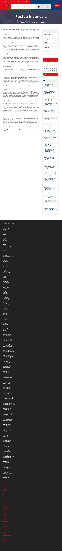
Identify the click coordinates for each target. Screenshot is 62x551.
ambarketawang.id (6, 228)
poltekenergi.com (6, 379)
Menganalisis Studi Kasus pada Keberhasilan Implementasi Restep (51, 100)
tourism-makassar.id (6, 257)
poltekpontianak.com (6, 458)
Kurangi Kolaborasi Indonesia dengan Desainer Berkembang (50, 172)
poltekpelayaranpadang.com (8, 410)
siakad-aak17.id (5, 325)
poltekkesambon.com (7, 429)
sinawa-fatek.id (5, 314)
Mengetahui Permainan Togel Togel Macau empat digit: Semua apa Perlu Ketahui (50, 115)
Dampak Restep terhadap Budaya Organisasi (51, 97)
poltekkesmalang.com (7, 423)
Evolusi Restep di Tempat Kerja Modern (50, 138)
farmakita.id (5, 230)
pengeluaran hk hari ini (7, 491)
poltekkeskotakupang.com (7, 346)
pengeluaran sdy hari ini (7, 507)
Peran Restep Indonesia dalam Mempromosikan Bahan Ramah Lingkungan (50, 183)
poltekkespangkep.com (7, 430)
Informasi (56, 5)
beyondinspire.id (6, 477)
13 (50, 66)
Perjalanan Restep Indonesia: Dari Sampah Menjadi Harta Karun (51, 201)
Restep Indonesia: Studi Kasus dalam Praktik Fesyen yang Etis (50, 197)
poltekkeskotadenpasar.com (8, 352)
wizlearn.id (5, 313)
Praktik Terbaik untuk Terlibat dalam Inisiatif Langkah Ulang (50, 107)
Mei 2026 (46, 42)
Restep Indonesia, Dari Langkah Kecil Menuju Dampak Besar (13, 1)
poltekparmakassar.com (7, 373)
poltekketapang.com (6, 467)
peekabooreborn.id (6, 272)
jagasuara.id (5, 229)
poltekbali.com (5, 469)
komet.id (4, 239)
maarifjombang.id (6, 282)
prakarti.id (4, 286)
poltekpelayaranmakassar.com (8, 405)
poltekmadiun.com (6, 460)
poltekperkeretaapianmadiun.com (9, 404)
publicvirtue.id (5, 305)
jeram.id (4, 277)
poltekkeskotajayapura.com (8, 365)
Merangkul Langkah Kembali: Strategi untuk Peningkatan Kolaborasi (50, 126)
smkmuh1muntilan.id (6, 326)
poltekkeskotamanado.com (8, 358)
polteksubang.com (6, 446)
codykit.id (4, 302)
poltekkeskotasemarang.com (8, 335)
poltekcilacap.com (6, 453)
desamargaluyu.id (6, 309)
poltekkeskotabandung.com (8, 337)
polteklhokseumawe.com (7, 437)
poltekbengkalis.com (6, 439)
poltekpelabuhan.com (7, 416)
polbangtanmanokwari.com (8, 394)
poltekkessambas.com (7, 424)
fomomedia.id (5, 278)
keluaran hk (5, 498)
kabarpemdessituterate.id (7, 476)
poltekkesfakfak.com (6, 431)
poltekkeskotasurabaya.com (8, 347)
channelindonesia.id (6, 296)
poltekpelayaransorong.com (8, 409)
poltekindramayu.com (7, 447)
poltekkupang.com (6, 393)
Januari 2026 (47, 52)
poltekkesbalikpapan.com (7, 426)
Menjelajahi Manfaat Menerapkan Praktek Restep (51, 119)
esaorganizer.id (5, 245)
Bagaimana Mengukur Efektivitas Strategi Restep (51, 85)
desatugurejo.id (5, 320)
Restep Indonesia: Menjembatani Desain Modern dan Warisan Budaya (50, 179)
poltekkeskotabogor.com (7, 342)
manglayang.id (5, 318)
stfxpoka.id (5, 303)
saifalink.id (5, 234)
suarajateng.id (5, 289)
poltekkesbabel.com (6, 421)
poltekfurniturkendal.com (7, 377)
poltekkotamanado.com (7, 360)
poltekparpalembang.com (7, 368)
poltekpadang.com (6, 436)
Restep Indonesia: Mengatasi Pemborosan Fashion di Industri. (50, 142)
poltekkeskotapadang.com (7, 339)
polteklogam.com (6, 378)
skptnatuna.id (5, 281)
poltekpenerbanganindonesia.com (9, 399)
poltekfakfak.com (6, 471)
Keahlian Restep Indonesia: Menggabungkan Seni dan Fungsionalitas (49, 150)
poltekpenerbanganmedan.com (8, 398)
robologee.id (5, 270)
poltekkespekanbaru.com (7, 420)
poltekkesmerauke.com (7, 435)
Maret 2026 (47, 47)
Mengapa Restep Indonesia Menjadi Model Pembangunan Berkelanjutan (50, 145)
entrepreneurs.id (6, 267)
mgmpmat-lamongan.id (7, 246)
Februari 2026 (47, 50)
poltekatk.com (5, 370)
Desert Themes (47, 548)
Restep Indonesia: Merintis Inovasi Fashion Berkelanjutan (51, 212)
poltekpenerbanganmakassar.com (9, 400)
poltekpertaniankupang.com (8, 473)
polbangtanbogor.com (7, 389)
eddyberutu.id (5, 293)
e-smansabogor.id (6, 328)
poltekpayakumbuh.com (7, 383)
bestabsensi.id (5, 330)
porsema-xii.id (5, 271)
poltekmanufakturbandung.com (8, 445)
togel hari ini (5, 526)
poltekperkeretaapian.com (7, 402)
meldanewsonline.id (6, 273)
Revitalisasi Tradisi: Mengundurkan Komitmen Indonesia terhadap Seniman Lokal (51, 193)
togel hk (4, 486)
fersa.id (4, 241)
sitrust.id (4, 250)
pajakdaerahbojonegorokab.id (8, 256)
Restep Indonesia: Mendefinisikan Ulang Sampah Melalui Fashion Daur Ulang (51, 204)
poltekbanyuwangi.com (7, 457)
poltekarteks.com (6, 386)
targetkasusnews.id (6, 287)
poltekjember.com (6, 461)
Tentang (21, 6)
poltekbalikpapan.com (7, 464)
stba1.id (4, 249)
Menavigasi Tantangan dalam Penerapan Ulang (50, 88)
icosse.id (4, 321)
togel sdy (4, 512)
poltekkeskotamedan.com (7, 345)
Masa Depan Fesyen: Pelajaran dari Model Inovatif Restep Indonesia (50, 167)
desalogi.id (5, 291)
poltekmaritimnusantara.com (8, 415)
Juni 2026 (47, 39)
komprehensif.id (6, 304)
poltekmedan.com (6, 434)
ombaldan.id (5, 260)
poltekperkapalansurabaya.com (8, 456)
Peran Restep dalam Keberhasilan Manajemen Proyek (51, 123)
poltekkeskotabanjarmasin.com (8, 356)
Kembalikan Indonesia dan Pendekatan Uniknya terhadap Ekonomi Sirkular (50, 163)
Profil (17, 6)
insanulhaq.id (5, 231)
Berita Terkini (26, 6)
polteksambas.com (6, 463)
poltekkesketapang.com (7, 425)
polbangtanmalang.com (7, 384)
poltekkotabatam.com (7, 361)
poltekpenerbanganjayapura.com (9, 403)
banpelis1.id (5, 243)
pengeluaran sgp (6, 540)
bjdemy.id (4, 247)
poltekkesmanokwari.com (7, 432)
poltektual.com (5, 472)
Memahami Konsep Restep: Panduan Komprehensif (49, 134)
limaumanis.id (5, 261)
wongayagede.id (6, 268)
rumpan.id (4, 310)
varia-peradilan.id (6, 299)
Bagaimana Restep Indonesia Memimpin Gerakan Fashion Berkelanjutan (50, 188)
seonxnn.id (5, 240)
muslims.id (5, 233)
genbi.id (4, 284)
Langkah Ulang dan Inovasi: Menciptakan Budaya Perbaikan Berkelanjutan (50, 92)
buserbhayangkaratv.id (7, 298)
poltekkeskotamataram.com (8, 349)
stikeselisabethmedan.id (7, 236)
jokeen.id (4, 276)
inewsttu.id (5, 315)
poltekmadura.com (6, 462)
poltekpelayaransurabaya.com (8, 408)
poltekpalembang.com (7, 440)
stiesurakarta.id (5, 259)
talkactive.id (5, 254)
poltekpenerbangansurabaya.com (9, 397)
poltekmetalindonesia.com (7, 382)
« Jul (45, 74)
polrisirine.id (5, 308)
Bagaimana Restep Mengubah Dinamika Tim (50, 131)
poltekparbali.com (6, 371)
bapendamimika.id (6, 312)
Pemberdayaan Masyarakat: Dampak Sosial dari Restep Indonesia (50, 158)
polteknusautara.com (6, 468)
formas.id (4, 283)
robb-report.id (5, 324)
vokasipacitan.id (6, 331)
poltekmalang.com (6, 455)
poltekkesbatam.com (6, 418)
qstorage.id (5, 255)
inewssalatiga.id (5, 297)
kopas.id (4, 244)
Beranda (13, 6)
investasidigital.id (6, 252)
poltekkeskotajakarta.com (7, 336)
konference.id (5, 319)
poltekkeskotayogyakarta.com (8, 351)
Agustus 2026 (47, 34)
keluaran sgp (5, 484)
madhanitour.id (5, 265)
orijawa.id (4, 235)
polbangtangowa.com (7, 395)
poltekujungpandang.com (7, 466)
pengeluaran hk (5, 514)
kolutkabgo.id (5, 275)
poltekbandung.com (6, 442)
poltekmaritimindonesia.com (8, 419)
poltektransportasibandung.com (8, 413)
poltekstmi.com (5, 372)
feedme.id (4, 251)
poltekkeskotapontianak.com (8, 362)
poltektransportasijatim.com (8, 414)
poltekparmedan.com (6, 367)
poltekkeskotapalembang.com (8, 333)
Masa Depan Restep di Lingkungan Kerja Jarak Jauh (51, 104)
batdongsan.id (5, 238)
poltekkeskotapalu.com (7, 350)
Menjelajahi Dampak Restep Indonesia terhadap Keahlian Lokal (51, 209)
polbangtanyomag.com (7, 392)
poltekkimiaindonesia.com (7, 388)
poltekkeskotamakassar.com (8, 363)
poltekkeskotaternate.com (7, 355)
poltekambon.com (6, 474)
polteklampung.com (6, 441)
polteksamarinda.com (7, 387)
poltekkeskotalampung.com (8, 341)
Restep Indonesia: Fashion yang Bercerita (50, 154)
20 (50, 68)
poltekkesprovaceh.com (7, 334)
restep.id (4, 329)
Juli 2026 (46, 37)
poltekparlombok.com (7, 374)
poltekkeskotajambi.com (7, 340)
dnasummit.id (5, 262)
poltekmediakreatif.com (7, 448)
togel (4, 495)
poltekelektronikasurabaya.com (8, 452)
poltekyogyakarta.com (7, 451)
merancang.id (5, 292)
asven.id (4, 266)
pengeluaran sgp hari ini (7, 505)
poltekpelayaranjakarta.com (8, 407)
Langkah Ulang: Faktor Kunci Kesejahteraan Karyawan (50, 111)
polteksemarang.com (6, 450)
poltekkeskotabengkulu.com (8, 344)
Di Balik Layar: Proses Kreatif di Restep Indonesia (50, 175)
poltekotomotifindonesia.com (8, 381)
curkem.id (4, 307)
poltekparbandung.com (7, 366)
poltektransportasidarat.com (8, 411)
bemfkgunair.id (5, 323)
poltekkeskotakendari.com (7, 357)
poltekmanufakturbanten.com (8, 376)
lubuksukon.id (5, 294)
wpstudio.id (5, 288)
